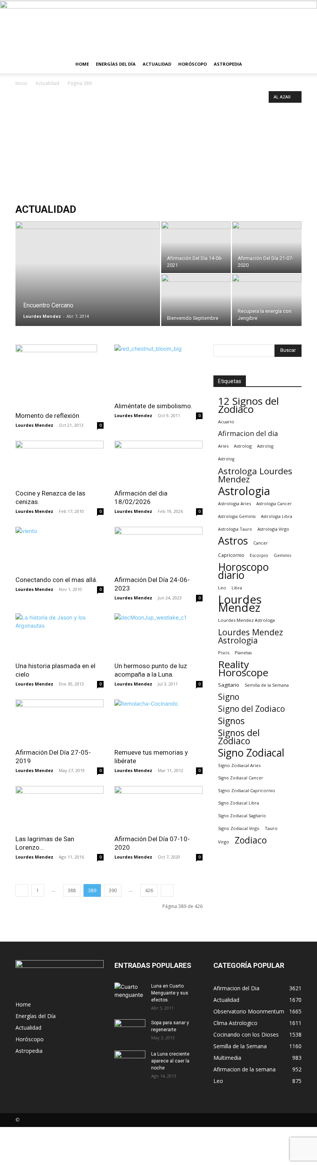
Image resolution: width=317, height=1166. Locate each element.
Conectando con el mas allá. (56, 580)
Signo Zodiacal (251, 753)
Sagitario (228, 684)
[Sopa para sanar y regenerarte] (129, 1030)
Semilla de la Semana (267, 685)
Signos (231, 721)
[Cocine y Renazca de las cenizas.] (59, 462)
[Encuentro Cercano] (87, 275)
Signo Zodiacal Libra (238, 803)
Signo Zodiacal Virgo (238, 828)
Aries (223, 446)
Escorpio (259, 555)
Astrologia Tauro (235, 529)
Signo (228, 697)
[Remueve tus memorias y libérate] (158, 721)
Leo (222, 588)
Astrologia (244, 491)
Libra (237, 588)
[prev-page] (21, 890)
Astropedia (228, 64)
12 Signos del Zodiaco (248, 405)
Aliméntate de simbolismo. (153, 406)
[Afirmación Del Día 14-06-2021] (196, 247)
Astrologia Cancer (274, 503)
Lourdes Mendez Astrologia (250, 636)
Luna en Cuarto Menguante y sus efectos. (169, 993)
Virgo (223, 842)
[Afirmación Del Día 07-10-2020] (158, 808)
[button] (292, 64)
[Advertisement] (158, 146)
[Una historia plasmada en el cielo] (59, 635)
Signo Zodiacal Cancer (240, 778)
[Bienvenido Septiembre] (196, 300)
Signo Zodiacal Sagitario (242, 815)
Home (82, 64)
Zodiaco (251, 840)
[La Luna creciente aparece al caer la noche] (129, 1061)
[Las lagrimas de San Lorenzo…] (59, 808)
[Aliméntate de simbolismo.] (158, 371)
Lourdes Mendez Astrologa (246, 620)
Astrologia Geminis (237, 516)
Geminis (282, 555)
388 (72, 890)
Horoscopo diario (243, 571)
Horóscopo (192, 64)
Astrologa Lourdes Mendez (255, 475)
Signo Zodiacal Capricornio (246, 790)
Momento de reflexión (47, 415)
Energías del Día (116, 64)
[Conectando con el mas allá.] (59, 548)
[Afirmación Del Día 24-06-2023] (158, 548)
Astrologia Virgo (273, 529)
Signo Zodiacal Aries (239, 765)
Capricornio (231, 555)
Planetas (243, 652)
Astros (233, 541)
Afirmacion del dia (248, 433)
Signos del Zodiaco (239, 737)
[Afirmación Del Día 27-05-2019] (59, 721)
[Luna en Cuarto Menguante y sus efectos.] (129, 993)
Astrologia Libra (276, 516)
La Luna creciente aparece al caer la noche (170, 1061)
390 (113, 890)
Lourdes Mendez (42, 316)
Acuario (226, 421)
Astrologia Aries (234, 503)
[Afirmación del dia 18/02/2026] (158, 462)
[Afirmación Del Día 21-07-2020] (267, 247)
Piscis (223, 652)
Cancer (260, 543)
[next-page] (167, 890)
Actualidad (157, 64)
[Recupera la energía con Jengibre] (267, 300)
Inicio (21, 83)
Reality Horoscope (243, 668)
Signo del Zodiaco (251, 709)
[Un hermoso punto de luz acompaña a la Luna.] (158, 635)
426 (149, 890)
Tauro (271, 828)
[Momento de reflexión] (59, 375)
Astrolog (243, 446)
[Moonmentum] (158, 28)
